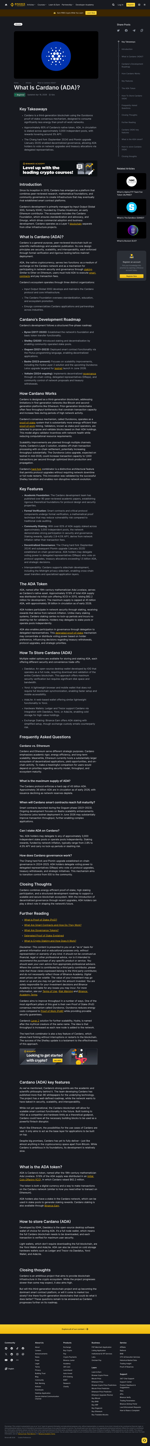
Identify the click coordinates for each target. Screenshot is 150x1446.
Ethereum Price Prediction (101, 1392)
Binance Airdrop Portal (128, 1404)
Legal (37, 1364)
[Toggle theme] (144, 4)
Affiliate (123, 1347)
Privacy (38, 1370)
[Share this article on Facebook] (126, 30)
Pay (64, 1354)
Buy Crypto (67, 1350)
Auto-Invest (67, 1373)
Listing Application (99, 1350)
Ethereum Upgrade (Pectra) (102, 1395)
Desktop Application (43, 1393)
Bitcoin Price (96, 1379)
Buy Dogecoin (97, 1408)
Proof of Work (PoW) (52, 1011)
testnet (58, 368)
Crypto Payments (70, 1357)
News (37, 1357)
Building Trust (40, 1373)
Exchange (67, 1347)
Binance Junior (69, 1360)
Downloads (39, 1390)
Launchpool (67, 1370)
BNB (121, 1354)
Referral (123, 1350)
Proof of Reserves (126, 1367)
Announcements (41, 1354)
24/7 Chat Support (127, 1379)
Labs (93, 1357)
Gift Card (66, 1367)
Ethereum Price (97, 1382)
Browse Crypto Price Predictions (104, 1385)
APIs (121, 1394)
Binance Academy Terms (47, 1434)
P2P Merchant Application (101, 1347)
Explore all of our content (73, 1329)
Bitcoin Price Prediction (100, 1388)
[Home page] (17, 5)
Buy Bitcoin (96, 1398)
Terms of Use (22, 1434)
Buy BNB (95, 1401)
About (37, 1347)
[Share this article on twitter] (118, 30)
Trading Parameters (127, 1401)
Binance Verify (125, 1397)
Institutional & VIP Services (102, 1354)
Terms (37, 1367)
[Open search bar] (113, 5)
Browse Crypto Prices (100, 1375)
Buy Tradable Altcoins (100, 1415)
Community (39, 1380)
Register (131, 5)
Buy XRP (95, 1405)
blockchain (76, 223)
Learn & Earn (96, 1372)
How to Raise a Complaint (129, 1410)
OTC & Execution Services (130, 1357)
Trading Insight (125, 1364)
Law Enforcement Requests (130, 1407)
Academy (67, 1364)
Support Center (126, 1382)
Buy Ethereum (97, 1411)
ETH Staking (68, 1377)
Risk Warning (40, 1383)
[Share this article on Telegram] (134, 30)
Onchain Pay (96, 1360)
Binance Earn (52, 1205)
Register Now (131, 276)
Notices (38, 1386)
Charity (66, 1386)
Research (66, 1383)
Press (37, 1360)
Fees (121, 1391)
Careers (38, 1350)
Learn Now (91, 13)
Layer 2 (35, 1020)
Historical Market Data (128, 1360)
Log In (120, 5)
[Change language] (139, 5)
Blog (36, 1377)
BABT (65, 1380)
